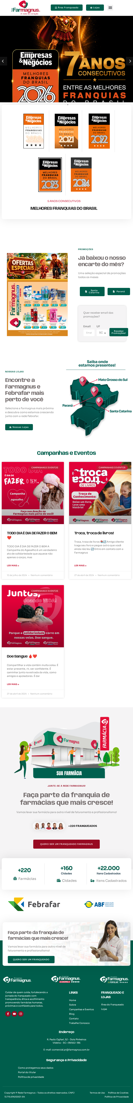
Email (87, 326)
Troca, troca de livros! (93, 533)
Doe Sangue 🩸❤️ (22, 656)
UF (98, 326)
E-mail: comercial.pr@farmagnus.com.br (66, 1049)
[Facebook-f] (8, 1014)
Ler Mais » (13, 565)
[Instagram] (21, 1014)
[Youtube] (14, 1014)
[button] (110, 8)
